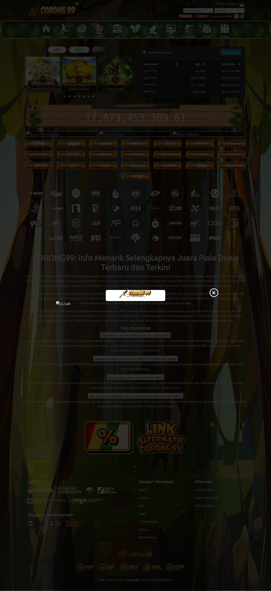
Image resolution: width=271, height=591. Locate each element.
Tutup (214, 293)
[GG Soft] (135, 303)
